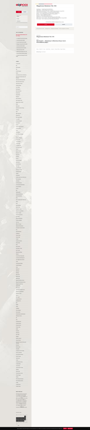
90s (16, 69)
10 (16, 419)
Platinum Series (19, 315)
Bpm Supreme (18, 113)
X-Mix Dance (18, 384)
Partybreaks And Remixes (20, 313)
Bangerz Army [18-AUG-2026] (22, 44)
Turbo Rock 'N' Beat (19, 367)
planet (22, 402)
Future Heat (18, 235)
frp (23, 398)
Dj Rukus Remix (19, 182)
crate (21, 396)
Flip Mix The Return (19, 225)
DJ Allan (17, 156)
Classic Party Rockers (20, 126)
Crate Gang (18, 143)
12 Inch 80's (18, 63)
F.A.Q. (18, 18)
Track (17, 360)
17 (16, 420)
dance (26, 396)
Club (17, 130)
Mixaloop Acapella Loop (20, 289)
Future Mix (18, 237)
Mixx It (17, 295)
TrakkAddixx (18, 363)
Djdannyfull (18, 192)
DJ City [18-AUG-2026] (21, 45)
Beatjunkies (18, 94)
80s (16, 65)
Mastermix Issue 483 (20, 49)
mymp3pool (25, 400)
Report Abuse (62, 49)
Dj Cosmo (17, 165)
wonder (25, 407)
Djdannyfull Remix (19, 194)
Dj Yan (17, 188)
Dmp (17, 201)
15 (25, 419)
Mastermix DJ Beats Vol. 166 (22, 51)
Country (17, 135)
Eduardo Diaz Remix (19, 210)
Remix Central (18, 338)
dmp (18, 398)
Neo (16, 302)
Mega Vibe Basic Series (20, 280)
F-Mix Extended (19, 220)
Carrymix (17, 119)
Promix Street (18, 325)
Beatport (17, 96)
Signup (63, 24)
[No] (88, 428)
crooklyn (24, 396)
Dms (17, 203)
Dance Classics (18, 150)
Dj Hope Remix (18, 171)
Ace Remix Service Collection (21, 74)
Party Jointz (18, 312)
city (21, 395)
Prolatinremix (18, 321)
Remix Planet (18, 340)
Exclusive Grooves (19, 214)
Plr (16, 317)
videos (22, 407)
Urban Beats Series (19, 373)
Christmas (18, 122)
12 (20, 419)
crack (19, 396)
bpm (17, 111)
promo (24, 402)
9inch (17, 73)
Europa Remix (18, 212)
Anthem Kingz (18, 85)
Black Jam (18, 106)
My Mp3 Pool (18, 300)
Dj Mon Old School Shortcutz (21, 177)
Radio (17, 328)
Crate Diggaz (18, 141)
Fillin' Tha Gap (18, 224)
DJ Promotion (18, 179)
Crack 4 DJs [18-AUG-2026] (21, 42)
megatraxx (64, 28)
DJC (16, 190)
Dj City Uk (18, 162)
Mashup (17, 272)
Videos (17, 376)
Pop (16, 319)
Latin (17, 261)
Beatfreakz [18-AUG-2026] (21, 47)
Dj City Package (19, 160)
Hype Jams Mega (19, 252)
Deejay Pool (48, 28)
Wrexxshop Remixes (19, 378)
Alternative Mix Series (20, 81)
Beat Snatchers (18, 91)
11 (18, 419)
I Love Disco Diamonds (20, 255)
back (18, 393)
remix (20, 403)
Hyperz (17, 254)
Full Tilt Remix (18, 231)
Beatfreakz (18, 92)
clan (23, 395)
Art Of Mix (18, 87)
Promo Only (18, 327)
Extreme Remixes (19, 218)
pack (18, 402)
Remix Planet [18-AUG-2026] (22, 53)
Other (17, 306)
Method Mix (18, 285)
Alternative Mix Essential (20, 79)
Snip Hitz (17, 348)
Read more (70, 428)
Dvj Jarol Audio (18, 209)
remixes (24, 403)
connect (17, 396)
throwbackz (24, 405)
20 (21, 420)
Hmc (17, 244)
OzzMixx (17, 308)
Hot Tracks (18, 250)
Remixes (17, 345)
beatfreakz (21, 393)
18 (18, 420)
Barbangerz (18, 89)
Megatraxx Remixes (19, 284)
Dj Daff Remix (18, 167)
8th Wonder (18, 67)
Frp (16, 229)
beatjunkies (25, 393)
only (17, 402)
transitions (18, 407)
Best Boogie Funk (19, 100)
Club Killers (18, 132)
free (22, 398)
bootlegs (17, 395)
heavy (25, 398)
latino (25, 399)
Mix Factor (18, 287)
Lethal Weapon (18, 265)
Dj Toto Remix (18, 186)
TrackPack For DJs (19, 361)
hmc (16, 399)
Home (18, 16)
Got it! (65, 428)
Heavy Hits (18, 242)
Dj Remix (17, 180)
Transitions (18, 365)
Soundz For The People (20, 350)
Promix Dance (18, 323)
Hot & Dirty (18, 246)
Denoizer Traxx (19, 152)
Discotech (17, 154)
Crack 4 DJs (18, 139)
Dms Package (18, 205)
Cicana (17, 124)
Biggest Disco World (19, 102)
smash (17, 405)
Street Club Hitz (19, 352)
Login (46, 24)
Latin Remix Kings (19, 263)
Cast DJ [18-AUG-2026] (21, 40)
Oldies (17, 304)
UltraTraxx (18, 371)
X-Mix (17, 382)
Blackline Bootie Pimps (20, 107)
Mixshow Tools (18, 293)
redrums (17, 403)
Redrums (17, 332)
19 (20, 420)
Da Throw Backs (19, 147)
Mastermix (18, 276)
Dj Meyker (18, 175)
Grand (17, 239)
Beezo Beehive (18, 98)
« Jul (18, 425)
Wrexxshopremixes (19, 380)
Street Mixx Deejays (19, 354)
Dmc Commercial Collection (21, 199)
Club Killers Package (19, 134)
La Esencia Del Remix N (20, 257)
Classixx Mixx (18, 128)
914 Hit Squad (18, 71)
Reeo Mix (17, 334)
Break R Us (18, 115)
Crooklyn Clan (18, 145)
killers (21, 399)
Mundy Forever (19, 299)
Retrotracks (18, 346)
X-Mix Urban (18, 386)
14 (23, 419)
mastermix (19, 400)
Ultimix (17, 369)
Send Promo (48, 49)
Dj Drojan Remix (19, 169)
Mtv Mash (18, 297)
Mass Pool (18, 274)
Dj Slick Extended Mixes (20, 184)
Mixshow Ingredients (20, 291)
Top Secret (18, 358)
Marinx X (17, 269)
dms (19, 398)
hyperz (19, 399)
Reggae (17, 336)
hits (26, 398)
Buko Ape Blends (19, 117)
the (21, 405)
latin (23, 399)
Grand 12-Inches (19, 240)
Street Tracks (18, 356)
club (25, 395)
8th (16, 393)
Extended (17, 216)
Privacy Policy (57, 49)
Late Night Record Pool (20, 259)
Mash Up (17, 270)
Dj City (17, 158)
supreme (19, 405)
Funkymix (18, 233)
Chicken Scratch (19, 121)
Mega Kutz (18, 278)
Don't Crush (18, 207)
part (20, 402)
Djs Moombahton (19, 195)
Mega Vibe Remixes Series (20, 282)
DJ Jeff (17, 173)
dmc (17, 398)
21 (23, 420)
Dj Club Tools (18, 164)
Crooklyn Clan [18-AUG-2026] (22, 38)
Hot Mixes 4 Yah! (19, 248)
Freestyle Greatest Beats (20, 227)
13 (21, 419)
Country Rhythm (19, 137)
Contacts (18, 21)
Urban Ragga (18, 375)
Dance (17, 149)
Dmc (17, 197)
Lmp (17, 267)
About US (41, 49)
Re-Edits (17, 330)
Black (17, 104)
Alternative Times (19, 83)
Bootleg (17, 109)
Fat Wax (17, 222)
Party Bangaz (18, 310)
